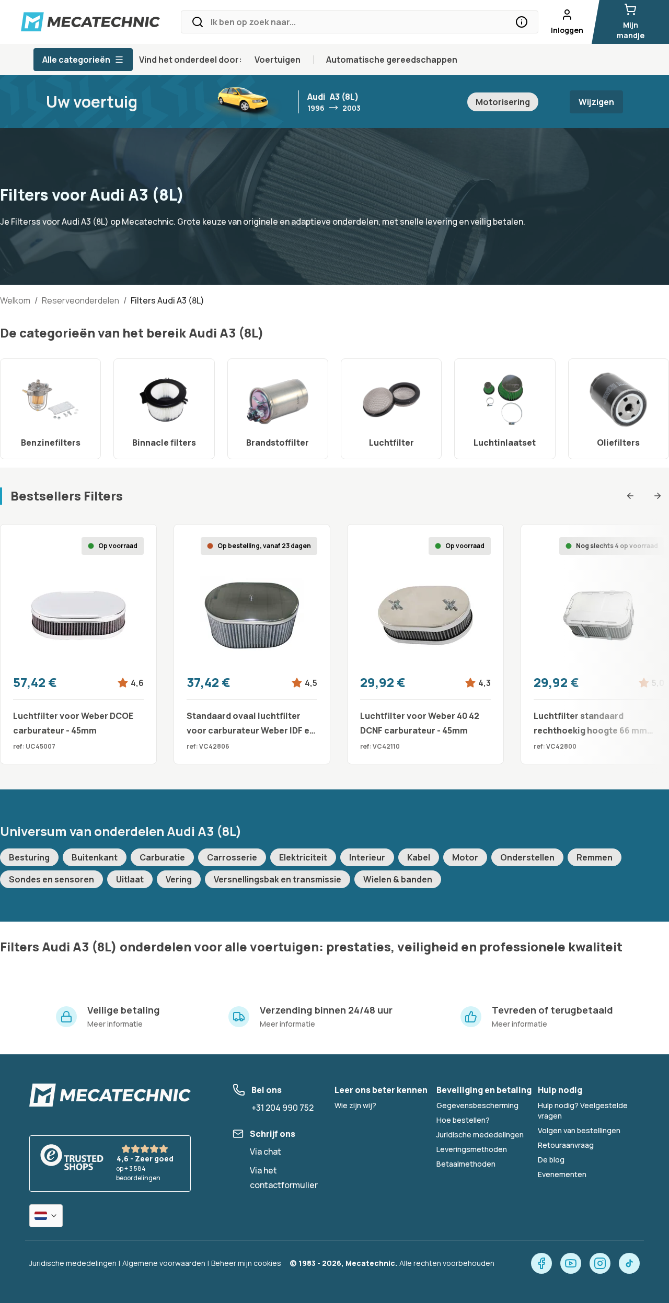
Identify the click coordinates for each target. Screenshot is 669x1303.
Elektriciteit (303, 857)
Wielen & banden (397, 879)
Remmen (594, 857)
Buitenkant (95, 857)
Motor (465, 857)
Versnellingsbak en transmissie (277, 879)
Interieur (367, 857)
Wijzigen (596, 102)
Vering (179, 879)
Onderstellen (527, 857)
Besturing (29, 857)
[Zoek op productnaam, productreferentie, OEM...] (521, 22)
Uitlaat (130, 879)
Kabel (418, 857)
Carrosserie (232, 857)
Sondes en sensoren (51, 879)
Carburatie (162, 857)
